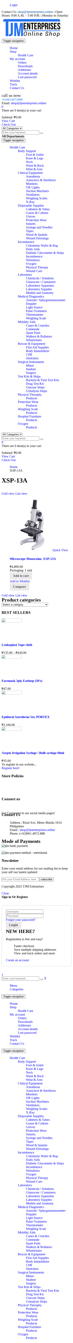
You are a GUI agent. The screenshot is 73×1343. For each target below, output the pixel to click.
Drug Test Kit (35, 1294)
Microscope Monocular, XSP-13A (33, 559)
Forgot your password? (20, 919)
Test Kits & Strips (29, 1287)
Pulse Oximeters (36, 1221)
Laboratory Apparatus (40, 1196)
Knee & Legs (34, 1069)
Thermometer (34, 1225)
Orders (22, 1018)
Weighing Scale (36, 1228)
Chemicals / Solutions (40, 1189)
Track (13, 1040)
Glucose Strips (35, 1298)
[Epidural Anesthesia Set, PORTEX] (12, 693)
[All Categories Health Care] (12, 128)
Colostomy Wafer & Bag (42, 1156)
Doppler (31, 1214)
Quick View (60, 550)
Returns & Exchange (23, 791)
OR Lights (33, 1098)
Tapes (29, 1141)
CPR (29, 1265)
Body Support (27, 1061)
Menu (13, 985)
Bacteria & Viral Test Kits (42, 1290)
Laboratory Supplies (39, 1199)
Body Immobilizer (37, 1261)
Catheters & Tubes (38, 1119)
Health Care (25, 1011)
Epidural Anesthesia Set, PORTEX (26, 717)
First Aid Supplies (37, 1258)
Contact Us (17, 1043)
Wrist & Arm (34, 1079)
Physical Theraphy (30, 1305)
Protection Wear (36, 1130)
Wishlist (15, 1036)
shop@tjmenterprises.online (35, 12)
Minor (30, 1276)
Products (31, 1308)
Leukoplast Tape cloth (17, 645)
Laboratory (25, 1185)
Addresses (24, 1025)
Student (31, 1279)
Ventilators (33, 1105)
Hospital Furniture (29, 1327)
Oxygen (31, 1174)
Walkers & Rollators (39, 1247)
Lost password (27, 1032)
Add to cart (21, 575)
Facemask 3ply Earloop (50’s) (22, 681)
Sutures (30, 1134)
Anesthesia (33, 1087)
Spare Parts (33, 1243)
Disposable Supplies (31, 1116)
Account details (28, 1029)
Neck (29, 1072)
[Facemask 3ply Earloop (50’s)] (12, 657)
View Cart (8, 121)
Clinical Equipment (30, 1083)
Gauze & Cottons (37, 1123)
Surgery (31, 1283)
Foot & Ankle (35, 1065)
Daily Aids (33, 1159)
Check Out (9, 124)
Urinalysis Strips (36, 1301)
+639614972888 (12, 99)
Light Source (34, 1218)
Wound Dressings (37, 1149)
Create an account (17, 960)
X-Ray (30, 1112)
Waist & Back (35, 1076)
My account (17, 1014)
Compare (19, 586)
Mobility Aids (26, 1232)
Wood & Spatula (36, 1145)
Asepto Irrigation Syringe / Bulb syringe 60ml (33, 753)
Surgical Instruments (31, 1272)
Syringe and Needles (39, 1138)
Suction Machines (37, 1101)
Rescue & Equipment (31, 1254)
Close (5, 893)
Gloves (30, 1127)
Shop (13, 1007)
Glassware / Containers (41, 1192)
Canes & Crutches (37, 1236)
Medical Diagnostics (31, 1207)
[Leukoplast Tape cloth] (12, 621)
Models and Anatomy (40, 1203)
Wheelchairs (34, 1250)
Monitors (32, 1094)
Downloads (25, 1021)
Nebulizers (33, 1170)
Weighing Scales (36, 1109)
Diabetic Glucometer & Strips (45, 1163)
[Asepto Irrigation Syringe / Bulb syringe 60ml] (12, 729)
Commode (32, 1239)
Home (14, 467)
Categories (16, 989)
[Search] (41, 133)
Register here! (10, 768)
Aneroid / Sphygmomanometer (45, 1210)
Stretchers (32, 1268)
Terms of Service (20, 784)
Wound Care (34, 1181)
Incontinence (26, 1152)
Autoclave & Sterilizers (41, 1090)
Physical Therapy (37, 1178)
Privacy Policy (19, 787)
